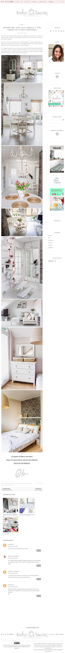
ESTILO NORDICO (4, 485)
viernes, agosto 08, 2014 (12, 546)
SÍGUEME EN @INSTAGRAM (32, 627)
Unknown (11, 544)
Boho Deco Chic (48, 648)
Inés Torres (14, 645)
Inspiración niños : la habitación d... (10, 515)
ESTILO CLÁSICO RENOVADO (27, 483)
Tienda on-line (42, 1)
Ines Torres (20, 33)
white (12, 485)
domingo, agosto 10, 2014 (13, 586)
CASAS (9, 483)
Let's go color (6, 533)
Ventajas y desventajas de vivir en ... (27, 515)
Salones (9, 485)
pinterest (50, 245)
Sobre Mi (50, 1)
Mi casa (17, 1)
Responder (39, 550)
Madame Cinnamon (13, 571)
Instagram (50, 247)
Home (11, 1)
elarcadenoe (61, 634)
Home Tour (27, 1)
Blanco (22, 24)
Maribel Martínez (13, 556)
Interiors (34, 1)
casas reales (13, 483)
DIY (21, 1)
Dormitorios (19, 483)
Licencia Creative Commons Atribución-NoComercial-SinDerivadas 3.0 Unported (17, 647)
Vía (22, 453)
